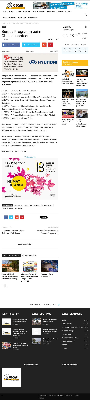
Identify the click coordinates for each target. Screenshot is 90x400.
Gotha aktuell (8, 12)
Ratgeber (60, 12)
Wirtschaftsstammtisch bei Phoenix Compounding (47, 231)
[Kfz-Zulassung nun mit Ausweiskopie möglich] (36, 331)
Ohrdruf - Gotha (8, 208)
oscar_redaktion (25, 244)
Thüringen (51, 12)
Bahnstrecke (18, 205)
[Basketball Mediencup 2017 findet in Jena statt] (68, 73)
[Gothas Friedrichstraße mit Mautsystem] (36, 321)
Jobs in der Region (30, 17)
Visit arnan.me (30, 157)
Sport (19, 12)
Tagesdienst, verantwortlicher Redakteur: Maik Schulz (13, 231)
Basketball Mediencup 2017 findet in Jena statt (68, 81)
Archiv (4, 26)
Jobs (77, 395)
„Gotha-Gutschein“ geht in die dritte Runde (68, 122)
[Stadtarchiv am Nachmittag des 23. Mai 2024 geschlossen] (82, 93)
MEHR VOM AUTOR (29, 255)
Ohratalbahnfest (47, 205)
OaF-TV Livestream (9, 17)
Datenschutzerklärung (56, 395)
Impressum (43, 395)
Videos (67, 12)
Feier (26, 205)
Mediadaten (69, 395)
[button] (85, 15)
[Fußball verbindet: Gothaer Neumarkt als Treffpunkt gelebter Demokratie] (6, 331)
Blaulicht (26, 12)
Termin (64, 348)
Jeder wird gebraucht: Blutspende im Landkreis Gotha (20, 345)
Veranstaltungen (38, 12)
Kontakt (41, 398)
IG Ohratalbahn (35, 205)
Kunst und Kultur (68, 341)
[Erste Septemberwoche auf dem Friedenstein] (6, 321)
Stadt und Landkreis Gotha (72, 327)
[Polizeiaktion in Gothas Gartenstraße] (36, 341)
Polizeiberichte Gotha (70, 338)
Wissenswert (67, 334)
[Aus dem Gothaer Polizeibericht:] (49, 266)
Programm (18, 208)
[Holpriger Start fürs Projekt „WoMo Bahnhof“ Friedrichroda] (82, 73)
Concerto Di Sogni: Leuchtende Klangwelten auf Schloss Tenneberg (10, 276)
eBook (20, 17)
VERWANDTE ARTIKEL (11, 255)
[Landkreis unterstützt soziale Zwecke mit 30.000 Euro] (82, 113)
